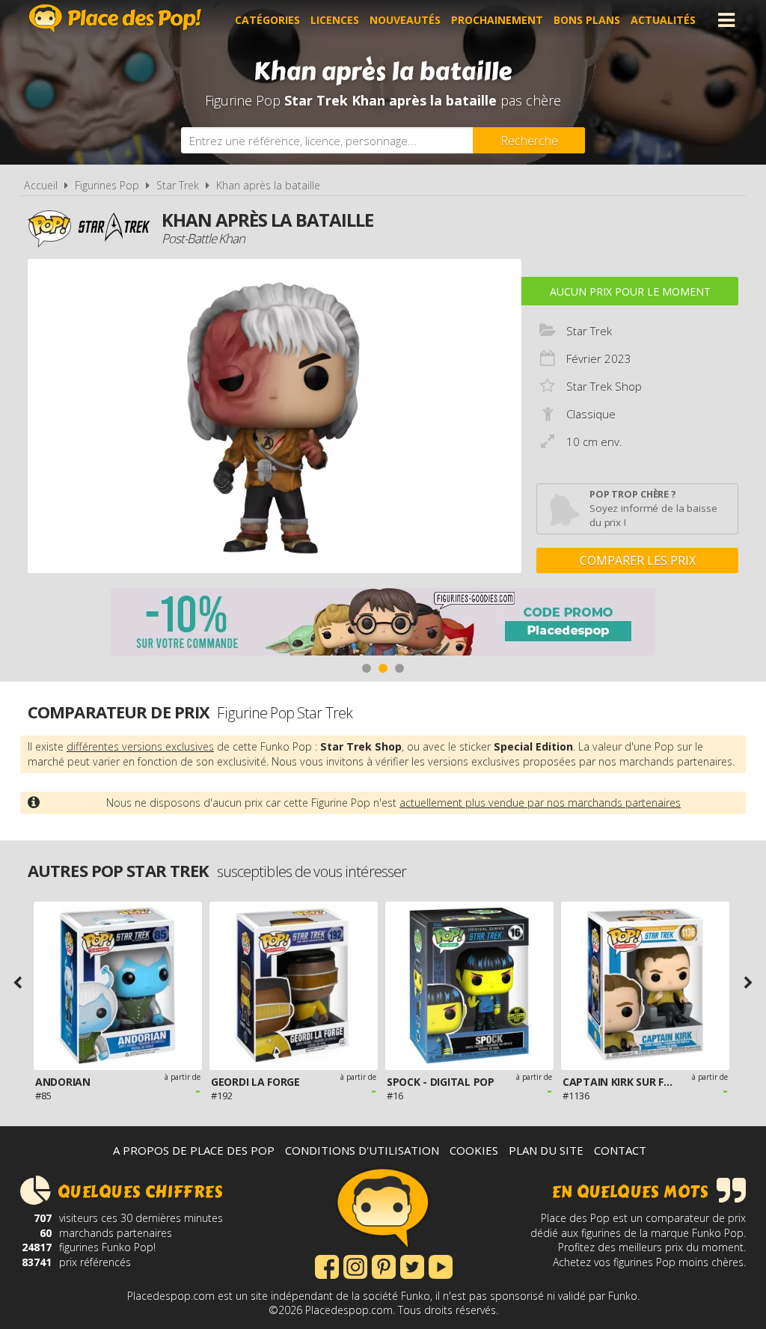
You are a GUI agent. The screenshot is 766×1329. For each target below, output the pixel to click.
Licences (334, 20)
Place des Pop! (115, 18)
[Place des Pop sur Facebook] (327, 1265)
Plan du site (546, 1150)
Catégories (267, 20)
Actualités (663, 20)
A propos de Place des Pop (194, 1150)
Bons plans (587, 20)
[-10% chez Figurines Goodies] (383, 623)
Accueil (41, 185)
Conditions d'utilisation (362, 1150)
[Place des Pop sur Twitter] (412, 1265)
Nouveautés (405, 20)
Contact (620, 1150)
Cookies (474, 1150)
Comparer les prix (638, 560)
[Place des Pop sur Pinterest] (384, 1265)
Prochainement (497, 20)
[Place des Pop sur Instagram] (355, 1265)
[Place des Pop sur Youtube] (441, 1265)
